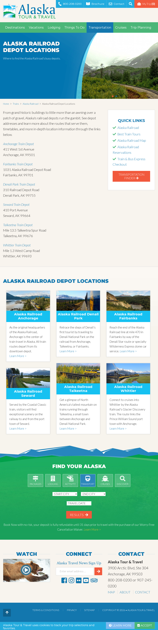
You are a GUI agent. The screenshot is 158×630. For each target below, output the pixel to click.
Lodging (54, 27)
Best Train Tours (128, 134)
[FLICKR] (78, 580)
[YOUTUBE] (86, 580)
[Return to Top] (7, 613)
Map (111, 592)
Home (6, 103)
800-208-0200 (72, 3)
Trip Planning (141, 27)
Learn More (122, 625)
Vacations (36, 27)
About (125, 592)
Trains (16, 103)
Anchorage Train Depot (18, 144)
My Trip (148, 4)
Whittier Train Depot (17, 245)
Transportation (100, 27)
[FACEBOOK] (64, 580)
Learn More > (17, 356)
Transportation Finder (131, 176)
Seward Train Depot (16, 204)
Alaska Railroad (30, 103)
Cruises (121, 27)
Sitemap (89, 610)
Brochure (97, 3)
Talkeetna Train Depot (18, 225)
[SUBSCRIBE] (98, 571)
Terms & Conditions (45, 610)
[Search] (130, 4)
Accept (146, 625)
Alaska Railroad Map (131, 140)
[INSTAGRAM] (71, 580)
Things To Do (74, 27)
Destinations (15, 27)
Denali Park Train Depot (19, 184)
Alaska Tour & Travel (29, 11)
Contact (119, 3)
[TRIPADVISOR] (94, 580)
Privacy (72, 610)
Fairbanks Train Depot (18, 164)
